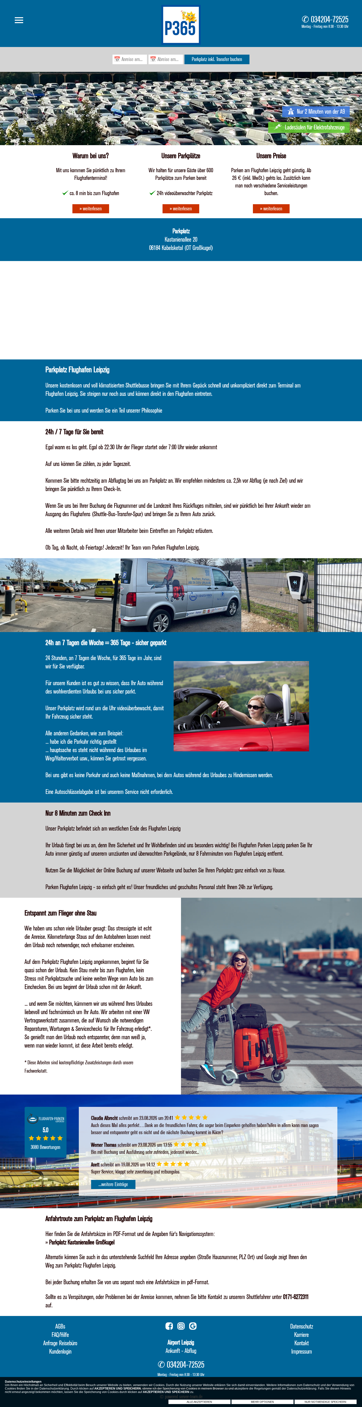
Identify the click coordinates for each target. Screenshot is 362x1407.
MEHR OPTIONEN (262, 1401)
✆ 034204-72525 (325, 21)
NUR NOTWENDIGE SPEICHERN (325, 1401)
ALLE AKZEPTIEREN (199, 1401)
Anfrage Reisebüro (60, 1343)
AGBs (60, 1326)
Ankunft (173, 1351)
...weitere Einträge (113, 1184)
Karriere (301, 1335)
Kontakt (302, 1343)
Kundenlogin (60, 1352)
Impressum (301, 1352)
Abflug (190, 1351)
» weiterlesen (91, 208)
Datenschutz (301, 1326)
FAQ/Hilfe (60, 1335)
